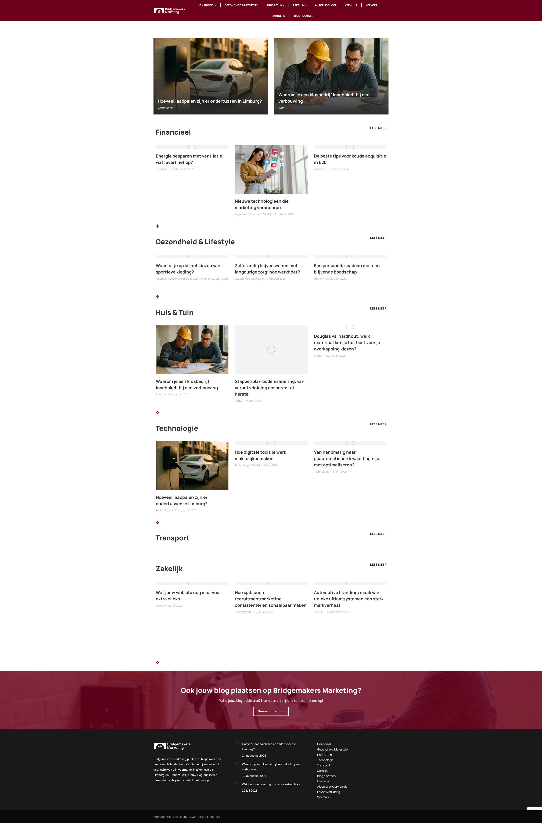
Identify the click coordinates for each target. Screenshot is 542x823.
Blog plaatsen (326, 776)
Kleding (204, 278)
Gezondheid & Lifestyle (184, 278)
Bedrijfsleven (243, 612)
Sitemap (323, 797)
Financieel (162, 169)
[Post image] (237, 743)
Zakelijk (267, 214)
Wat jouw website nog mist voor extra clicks (271, 784)
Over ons (323, 781)
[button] (157, 226)
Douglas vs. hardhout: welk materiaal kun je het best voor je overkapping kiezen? (347, 342)
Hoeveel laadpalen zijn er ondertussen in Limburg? (210, 101)
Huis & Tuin (324, 755)
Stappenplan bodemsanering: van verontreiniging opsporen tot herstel (269, 387)
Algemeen (241, 214)
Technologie (165, 108)
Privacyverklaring (328, 792)
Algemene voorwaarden (333, 786)
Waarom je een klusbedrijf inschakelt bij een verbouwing (271, 766)
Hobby (318, 278)
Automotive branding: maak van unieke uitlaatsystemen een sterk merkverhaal (349, 599)
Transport (323, 765)
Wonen (318, 355)
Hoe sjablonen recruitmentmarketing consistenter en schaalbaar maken (271, 599)
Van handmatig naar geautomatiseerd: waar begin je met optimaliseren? (346, 458)
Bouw (282, 108)
